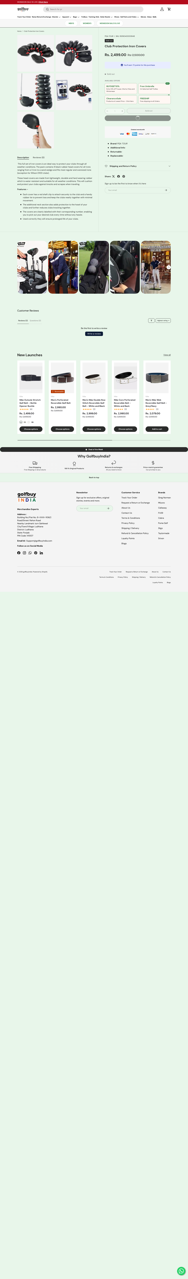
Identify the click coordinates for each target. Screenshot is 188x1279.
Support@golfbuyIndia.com (39, 540)
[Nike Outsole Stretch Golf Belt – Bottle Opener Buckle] (30, 378)
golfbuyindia (27, 572)
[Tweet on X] (113, 176)
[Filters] (151, 320)
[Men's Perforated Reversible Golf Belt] (62, 378)
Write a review (94, 333)
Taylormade (163, 533)
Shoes (116, 17)
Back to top (94, 477)
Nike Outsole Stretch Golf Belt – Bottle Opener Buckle (30, 403)
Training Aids (94, 17)
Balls (154, 17)
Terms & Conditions (130, 518)
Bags (75, 17)
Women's (87, 23)
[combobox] (93, 9)
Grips (149, 17)
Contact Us (126, 513)
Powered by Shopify (40, 572)
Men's (71, 23)
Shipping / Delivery (130, 528)
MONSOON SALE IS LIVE (110, 23)
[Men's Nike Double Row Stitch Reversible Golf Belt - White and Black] (94, 378)
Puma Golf (163, 523)
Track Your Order (24, 17)
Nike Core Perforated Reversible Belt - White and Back (124, 403)
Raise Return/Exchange (41, 17)
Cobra (161, 518)
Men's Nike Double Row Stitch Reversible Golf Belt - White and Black (93, 403)
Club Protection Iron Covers (34, 31)
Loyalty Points (128, 538)
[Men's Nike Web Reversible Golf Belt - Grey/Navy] (157, 378)
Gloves (143, 17)
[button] (169, 9)
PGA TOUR (109, 36)
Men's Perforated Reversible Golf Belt (61, 401)
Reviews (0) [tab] (38, 157)
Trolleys (84, 17)
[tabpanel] (54, 191)
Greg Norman (164, 497)
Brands (55, 17)
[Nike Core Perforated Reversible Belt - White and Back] (125, 378)
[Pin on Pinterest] (123, 176)
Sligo (160, 528)
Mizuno (161, 502)
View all (167, 355)
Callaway (162, 507)
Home (19, 31)
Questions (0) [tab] (35, 320)
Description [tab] (23, 157)
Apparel (65, 17)
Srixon (161, 538)
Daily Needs (105, 17)
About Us (125, 507)
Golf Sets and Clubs (128, 17)
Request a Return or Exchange (135, 502)
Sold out (148, 111)
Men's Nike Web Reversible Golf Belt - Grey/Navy (156, 403)
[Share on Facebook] (118, 176)
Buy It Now (123, 119)
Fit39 (160, 513)
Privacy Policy (128, 523)
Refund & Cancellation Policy (135, 533)
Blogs (124, 543)
